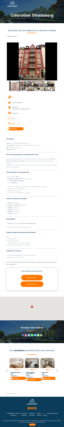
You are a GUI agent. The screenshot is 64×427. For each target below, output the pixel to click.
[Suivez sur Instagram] (35, 408)
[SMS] (38, 335)
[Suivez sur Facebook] (29, 408)
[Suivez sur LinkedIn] (32, 408)
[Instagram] (26, 335)
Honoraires (55, 413)
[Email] (41, 335)
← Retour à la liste (11, 36)
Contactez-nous (32, 284)
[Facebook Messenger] (35, 335)
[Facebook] (23, 335)
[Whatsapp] (32, 335)
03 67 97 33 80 (32, 277)
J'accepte (32, 424)
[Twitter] (29, 335)
